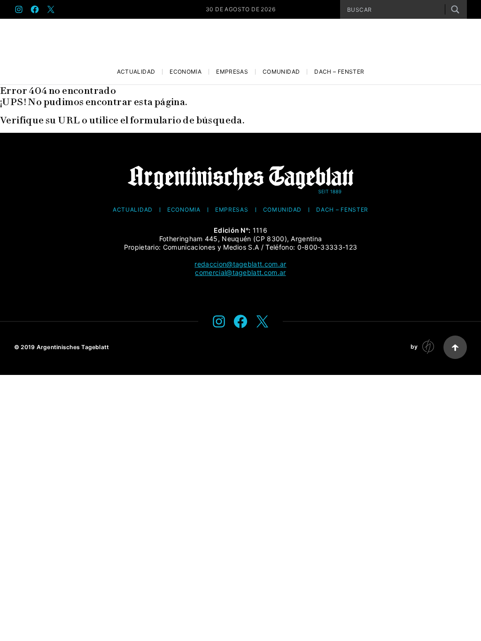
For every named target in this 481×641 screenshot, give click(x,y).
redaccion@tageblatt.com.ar (240, 264)
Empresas (232, 72)
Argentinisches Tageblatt (73, 347)
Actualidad (136, 72)
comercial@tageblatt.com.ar (240, 272)
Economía (186, 72)
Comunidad (281, 72)
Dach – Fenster (339, 72)
